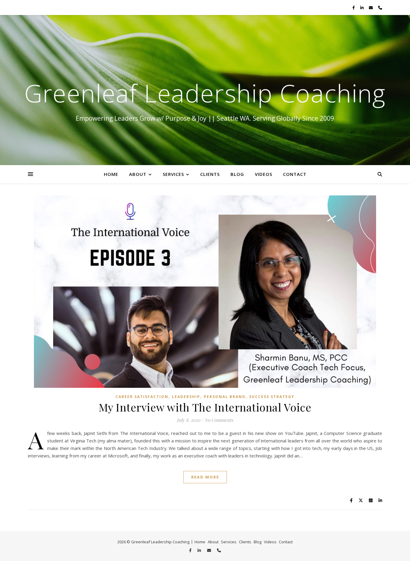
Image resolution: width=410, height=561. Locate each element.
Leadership (186, 396)
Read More (205, 477)
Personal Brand (225, 396)
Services (173, 174)
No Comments (218, 420)
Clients (210, 174)
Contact (294, 174)
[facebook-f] (354, 7)
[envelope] (371, 7)
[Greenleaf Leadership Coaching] (205, 90)
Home (111, 174)
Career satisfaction (142, 396)
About (137, 174)
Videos (263, 174)
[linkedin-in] (362, 7)
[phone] (380, 7)
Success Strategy (271, 396)
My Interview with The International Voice (205, 407)
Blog (237, 174)
